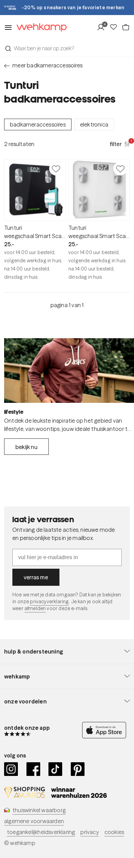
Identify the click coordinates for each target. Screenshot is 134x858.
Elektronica (94, 124)
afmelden (35, 608)
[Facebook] (33, 769)
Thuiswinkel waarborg (39, 810)
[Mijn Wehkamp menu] (103, 27)
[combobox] (67, 48)
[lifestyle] (69, 370)
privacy (89, 832)
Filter (120, 143)
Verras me (36, 577)
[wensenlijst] (115, 27)
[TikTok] (55, 769)
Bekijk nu (26, 447)
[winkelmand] (126, 27)
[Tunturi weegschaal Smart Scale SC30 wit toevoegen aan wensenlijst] (120, 168)
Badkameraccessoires (38, 124)
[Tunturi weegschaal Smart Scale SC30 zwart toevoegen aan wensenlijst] (56, 168)
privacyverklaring (49, 601)
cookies (114, 832)
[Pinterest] (78, 769)
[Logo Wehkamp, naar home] (39, 27)
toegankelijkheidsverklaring (41, 832)
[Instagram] (11, 769)
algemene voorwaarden (34, 821)
